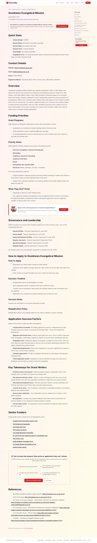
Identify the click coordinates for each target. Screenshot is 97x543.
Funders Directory (16, 9)
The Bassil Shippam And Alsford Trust (24, 444)
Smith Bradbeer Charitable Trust (23, 441)
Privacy (84, 540)
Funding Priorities (78, 21)
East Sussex (36, 19)
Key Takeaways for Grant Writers (81, 30)
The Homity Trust (18, 438)
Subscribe (81, 45)
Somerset (21, 19)
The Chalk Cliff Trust (19, 427)
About (82, 2)
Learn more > (64, 209)
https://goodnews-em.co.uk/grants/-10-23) (38, 497)
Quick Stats (76, 14)
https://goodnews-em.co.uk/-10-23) (53, 494)
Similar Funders (77, 32)
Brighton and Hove (28, 19)
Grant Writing (48, 540)
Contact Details (77, 16)
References (76, 34)
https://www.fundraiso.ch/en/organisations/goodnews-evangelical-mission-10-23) (36, 520)
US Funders (66, 540)
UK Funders (59, 540)
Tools (72, 2)
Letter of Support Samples (76, 540)
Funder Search (40, 540)
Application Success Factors (80, 28)
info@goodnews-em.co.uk (21, 72)
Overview (76, 18)
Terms (89, 540)
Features (62, 2)
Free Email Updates (62, 26)
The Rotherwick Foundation (21, 424)
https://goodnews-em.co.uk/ (23, 68)
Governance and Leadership (80, 23)
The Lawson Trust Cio (19, 430)
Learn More (49, 480)
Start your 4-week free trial (33, 480)
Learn (68, 2)
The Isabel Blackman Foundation (23, 433)
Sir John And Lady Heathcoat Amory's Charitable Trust (30, 435)
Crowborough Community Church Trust (25, 421)
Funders (76, 2)
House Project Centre (19, 447)
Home (57, 2)
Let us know (30, 528)
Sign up (88, 2)
